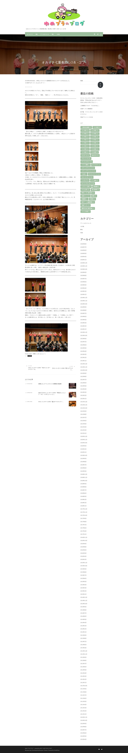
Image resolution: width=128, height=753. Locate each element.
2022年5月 (83, 386)
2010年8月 (83, 727)
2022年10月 (83, 370)
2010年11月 (83, 717)
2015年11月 (83, 562)
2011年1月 (83, 714)
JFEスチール (85, 155)
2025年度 (85, 152)
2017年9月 (83, 518)
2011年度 (85, 130)
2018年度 (29, 355)
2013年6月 (83, 644)
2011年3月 (83, 708)
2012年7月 (83, 663)
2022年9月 (83, 373)
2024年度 (94, 149)
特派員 (92, 199)
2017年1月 (83, 534)
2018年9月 (83, 484)
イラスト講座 (86, 165)
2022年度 (94, 146)
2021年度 (85, 146)
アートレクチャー (87, 161)
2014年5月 (83, 619)
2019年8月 (83, 461)
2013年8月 (83, 638)
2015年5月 (83, 581)
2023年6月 (83, 345)
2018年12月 (83, 474)
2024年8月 (83, 310)
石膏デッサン (86, 205)
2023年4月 (83, 351)
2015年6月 (83, 578)
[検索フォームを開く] (100, 34)
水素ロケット (86, 196)
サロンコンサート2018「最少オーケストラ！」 (51, 401)
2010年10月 (83, 720)
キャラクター (96, 165)
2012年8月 (83, 660)
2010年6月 (83, 733)
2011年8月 (83, 692)
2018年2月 (83, 502)
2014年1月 (83, 632)
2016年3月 (83, 559)
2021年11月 (83, 405)
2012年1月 (83, 682)
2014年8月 (83, 610)
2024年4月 (83, 323)
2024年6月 (83, 316)
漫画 (94, 196)
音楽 (36, 34)
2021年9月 (83, 411)
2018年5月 (83, 496)
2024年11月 (83, 301)
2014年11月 (83, 600)
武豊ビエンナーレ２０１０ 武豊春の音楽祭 (49, 384)
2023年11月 (83, 332)
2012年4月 (83, 673)
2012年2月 (83, 679)
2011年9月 (83, 689)
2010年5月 (83, 736)
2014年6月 (83, 616)
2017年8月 (83, 521)
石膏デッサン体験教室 (86, 109)
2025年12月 (83, 263)
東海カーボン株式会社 (88, 193)
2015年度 (85, 136)
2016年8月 (83, 547)
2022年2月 (83, 395)
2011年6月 (83, 698)
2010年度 (97, 127)
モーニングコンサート (88, 183)
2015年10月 (83, 566)
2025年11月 (83, 266)
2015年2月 (83, 591)
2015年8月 (83, 572)
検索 (81, 80)
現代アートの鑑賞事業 (88, 202)
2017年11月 (83, 512)
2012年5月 (83, 670)
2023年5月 (83, 348)
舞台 (53, 34)
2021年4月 (83, 427)
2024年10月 (83, 304)
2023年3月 (83, 354)
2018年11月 (83, 477)
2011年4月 (83, 704)
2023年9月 (83, 338)
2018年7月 (83, 490)
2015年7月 (83, 575)
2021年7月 (83, 417)
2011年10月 (83, 685)
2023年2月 (83, 357)
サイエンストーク (94, 174)
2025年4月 (83, 288)
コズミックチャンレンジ (88, 171)
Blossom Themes (43, 750)
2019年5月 (83, 471)
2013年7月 (83, 641)
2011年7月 (83, 695)
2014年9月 (83, 607)
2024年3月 (83, 326)
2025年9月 (83, 272)
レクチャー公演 (86, 186)
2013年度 (85, 133)
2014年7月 (83, 613)
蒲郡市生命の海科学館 (88, 208)
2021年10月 (83, 408)
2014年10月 (83, 603)
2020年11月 (83, 439)
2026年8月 (83, 244)
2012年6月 (83, 667)
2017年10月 (83, 515)
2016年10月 (83, 540)
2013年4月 (83, 648)
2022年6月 (83, 383)
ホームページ (30, 34)
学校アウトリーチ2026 (86, 117)
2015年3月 (83, 588)
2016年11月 (83, 537)
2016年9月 (83, 543)
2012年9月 (83, 657)
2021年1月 (83, 433)
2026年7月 (83, 247)
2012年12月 (83, 651)
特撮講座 (84, 199)
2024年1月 (83, 329)
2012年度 (94, 130)
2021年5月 (83, 424)
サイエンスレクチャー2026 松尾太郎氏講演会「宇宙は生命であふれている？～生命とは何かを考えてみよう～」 (91, 100)
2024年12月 (83, 297)
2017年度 (85, 140)
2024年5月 (83, 320)
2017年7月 (83, 525)
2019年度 (85, 143)
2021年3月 (83, 430)
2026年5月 (83, 253)
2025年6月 (83, 282)
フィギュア (85, 180)
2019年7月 (83, 465)
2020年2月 (83, 449)
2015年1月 (83, 594)
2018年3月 (83, 499)
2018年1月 (83, 506)
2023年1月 (83, 361)
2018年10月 (83, 480)
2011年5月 (83, 701)
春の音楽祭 (95, 189)
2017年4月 (83, 531)
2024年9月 (83, 307)
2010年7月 (83, 730)
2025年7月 (83, 278)
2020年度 (94, 143)
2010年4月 (83, 739)
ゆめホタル (95, 155)
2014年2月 (83, 629)
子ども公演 (85, 189)
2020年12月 (83, 436)
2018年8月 (83, 487)
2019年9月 (83, 458)
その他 (58, 34)
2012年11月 (83, 654)
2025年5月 (83, 285)
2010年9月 (83, 723)
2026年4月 (83, 256)
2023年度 (85, 149)
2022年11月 (83, 367)
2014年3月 (83, 626)
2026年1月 (83, 260)
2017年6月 (83, 528)
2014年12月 (83, 597)
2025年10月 (83, 269)
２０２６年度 (86, 211)
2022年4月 (83, 389)
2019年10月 (83, 455)
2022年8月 (83, 376)
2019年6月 (83, 468)
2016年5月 (83, 553)
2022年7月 (83, 379)
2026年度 (94, 152)
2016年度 (94, 136)
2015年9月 (83, 569)
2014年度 (94, 133)
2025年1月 (83, 294)
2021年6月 (83, 420)
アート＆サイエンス (44, 34)
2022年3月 (83, 392)
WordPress (56, 750)
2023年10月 (83, 335)
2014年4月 (83, 622)
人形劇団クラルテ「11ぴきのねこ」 (90, 105)
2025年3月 (83, 291)
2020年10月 (83, 443)
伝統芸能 (96, 186)
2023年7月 (83, 342)
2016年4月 (83, 556)
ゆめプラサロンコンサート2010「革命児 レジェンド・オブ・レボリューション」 (52, 393)
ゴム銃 (84, 174)
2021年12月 (83, 402)
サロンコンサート (87, 177)
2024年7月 (83, 313)
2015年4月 (83, 585)
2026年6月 (83, 250)
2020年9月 (83, 446)
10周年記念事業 (86, 127)
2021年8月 (83, 414)
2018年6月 (83, 493)
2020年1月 (83, 452)
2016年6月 (83, 550)
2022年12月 (83, 364)
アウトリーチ (86, 158)
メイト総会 (94, 180)
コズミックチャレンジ (88, 168)
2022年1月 (83, 398)
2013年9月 (83, 635)
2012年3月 (83, 676)
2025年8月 (83, 275)
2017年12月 (83, 509)
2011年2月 (83, 711)
